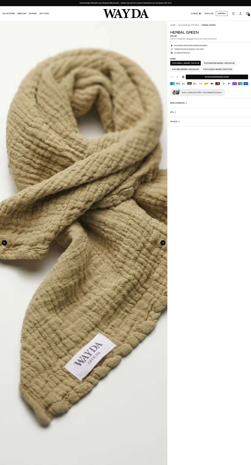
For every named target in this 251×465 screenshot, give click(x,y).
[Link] (125, 3)
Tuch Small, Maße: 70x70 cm (185, 63)
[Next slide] (163, 242)
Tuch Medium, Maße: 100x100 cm (219, 63)
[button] (233, 13)
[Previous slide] (4, 242)
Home (173, 25)
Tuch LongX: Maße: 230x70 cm (217, 69)
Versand (190, 39)
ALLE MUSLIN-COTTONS (188, 25)
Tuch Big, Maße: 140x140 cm (185, 69)
